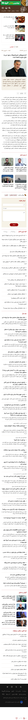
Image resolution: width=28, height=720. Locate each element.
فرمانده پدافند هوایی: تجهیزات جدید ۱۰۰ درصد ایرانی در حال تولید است (8, 169)
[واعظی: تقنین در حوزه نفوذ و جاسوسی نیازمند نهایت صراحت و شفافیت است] (21, 162)
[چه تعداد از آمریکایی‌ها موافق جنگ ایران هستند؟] (7, 179)
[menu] (2, 8)
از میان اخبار (23, 155)
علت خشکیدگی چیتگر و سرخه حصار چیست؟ (14, 308)
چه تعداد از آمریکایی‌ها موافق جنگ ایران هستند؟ (7, 185)
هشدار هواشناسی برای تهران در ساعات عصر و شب (15, 553)
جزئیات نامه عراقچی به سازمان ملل (16, 352)
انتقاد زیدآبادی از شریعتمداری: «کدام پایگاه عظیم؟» (15, 564)
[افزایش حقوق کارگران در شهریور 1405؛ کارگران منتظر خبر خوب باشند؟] (21, 598)
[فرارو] (23, 9)
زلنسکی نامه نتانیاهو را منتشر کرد (17, 362)
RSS (3, 694)
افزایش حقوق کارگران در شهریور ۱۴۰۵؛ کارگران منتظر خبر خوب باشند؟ (8, 598)
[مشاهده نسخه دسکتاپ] (6, 8)
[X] (16, 687)
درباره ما (24, 691)
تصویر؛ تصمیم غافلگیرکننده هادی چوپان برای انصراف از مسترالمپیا (15, 531)
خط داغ (24, 314)
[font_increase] (25, 93)
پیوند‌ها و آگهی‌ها (6, 691)
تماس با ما (18, 691)
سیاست (17, 11)
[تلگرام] (7, 687)
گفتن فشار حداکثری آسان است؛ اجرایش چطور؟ (13, 489)
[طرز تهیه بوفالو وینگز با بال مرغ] (20, 19)
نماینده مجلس (13, 195)
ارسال (14, 225)
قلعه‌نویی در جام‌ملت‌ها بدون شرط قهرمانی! (14, 405)
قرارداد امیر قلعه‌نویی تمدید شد (17, 575)
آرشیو (13, 691)
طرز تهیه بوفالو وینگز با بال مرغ (9, 18)
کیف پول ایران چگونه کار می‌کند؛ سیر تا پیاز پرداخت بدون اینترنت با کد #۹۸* (15, 414)
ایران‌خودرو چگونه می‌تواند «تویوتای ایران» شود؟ (15, 427)
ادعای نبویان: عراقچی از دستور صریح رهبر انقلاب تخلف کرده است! (15, 656)
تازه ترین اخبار (22, 231)
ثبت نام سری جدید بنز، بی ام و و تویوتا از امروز (13, 235)
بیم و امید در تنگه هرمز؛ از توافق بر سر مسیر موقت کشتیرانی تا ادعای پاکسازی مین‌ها (21, 187)
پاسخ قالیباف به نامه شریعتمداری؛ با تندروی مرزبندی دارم (15, 463)
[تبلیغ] (14, 3)
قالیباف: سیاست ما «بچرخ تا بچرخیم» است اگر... (15, 519)
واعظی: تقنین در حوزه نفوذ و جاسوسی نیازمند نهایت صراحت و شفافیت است (21, 169)
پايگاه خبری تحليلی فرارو (11, 698)
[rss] (21, 687)
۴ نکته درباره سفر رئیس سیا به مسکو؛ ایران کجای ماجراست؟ (15, 341)
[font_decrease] (18, 93)
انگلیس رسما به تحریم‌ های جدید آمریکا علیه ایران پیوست (15, 541)
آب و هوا (8, 694)
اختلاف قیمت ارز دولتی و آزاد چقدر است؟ (9, 27)
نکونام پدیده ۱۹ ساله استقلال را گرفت (16, 290)
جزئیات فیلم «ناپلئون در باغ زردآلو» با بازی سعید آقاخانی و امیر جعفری (8, 36)
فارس (6, 195)
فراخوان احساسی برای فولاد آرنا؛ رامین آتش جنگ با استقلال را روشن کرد (15, 383)
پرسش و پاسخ (22, 694)
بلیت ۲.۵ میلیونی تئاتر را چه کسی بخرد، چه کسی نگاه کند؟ (15, 477)
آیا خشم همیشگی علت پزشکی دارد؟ (16, 280)
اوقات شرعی (14, 694)
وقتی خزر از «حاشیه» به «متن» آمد (16, 501)
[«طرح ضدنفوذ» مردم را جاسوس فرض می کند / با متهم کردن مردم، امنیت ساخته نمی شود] (21, 623)
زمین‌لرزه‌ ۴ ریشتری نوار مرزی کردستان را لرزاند (14, 583)
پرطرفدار (12, 231)
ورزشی (13, 11)
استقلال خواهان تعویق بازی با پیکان (16, 294)
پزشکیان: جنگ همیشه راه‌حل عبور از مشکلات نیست (15, 451)
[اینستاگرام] (12, 687)
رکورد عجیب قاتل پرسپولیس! (18, 298)
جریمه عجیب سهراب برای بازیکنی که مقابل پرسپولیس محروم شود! (15, 285)
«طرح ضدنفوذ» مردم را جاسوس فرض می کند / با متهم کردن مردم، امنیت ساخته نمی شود (8, 622)
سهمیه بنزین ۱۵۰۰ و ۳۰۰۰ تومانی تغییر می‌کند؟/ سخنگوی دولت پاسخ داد (14, 371)
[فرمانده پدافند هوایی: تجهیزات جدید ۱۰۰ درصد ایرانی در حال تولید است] (7, 162)
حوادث (9, 11)
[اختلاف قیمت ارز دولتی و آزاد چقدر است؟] (20, 28)
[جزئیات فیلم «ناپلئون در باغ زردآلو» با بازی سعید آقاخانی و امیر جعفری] (20, 37)
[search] (9, 8)
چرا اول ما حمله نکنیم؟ (19, 440)
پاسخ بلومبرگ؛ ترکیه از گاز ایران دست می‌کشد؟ (13, 509)
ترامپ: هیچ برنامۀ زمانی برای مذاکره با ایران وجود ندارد (15, 395)
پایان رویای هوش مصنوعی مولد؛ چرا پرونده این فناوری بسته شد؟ (14, 318)
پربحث (5, 231)
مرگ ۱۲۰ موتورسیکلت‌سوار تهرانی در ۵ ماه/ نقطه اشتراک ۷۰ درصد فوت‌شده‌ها (14, 674)
